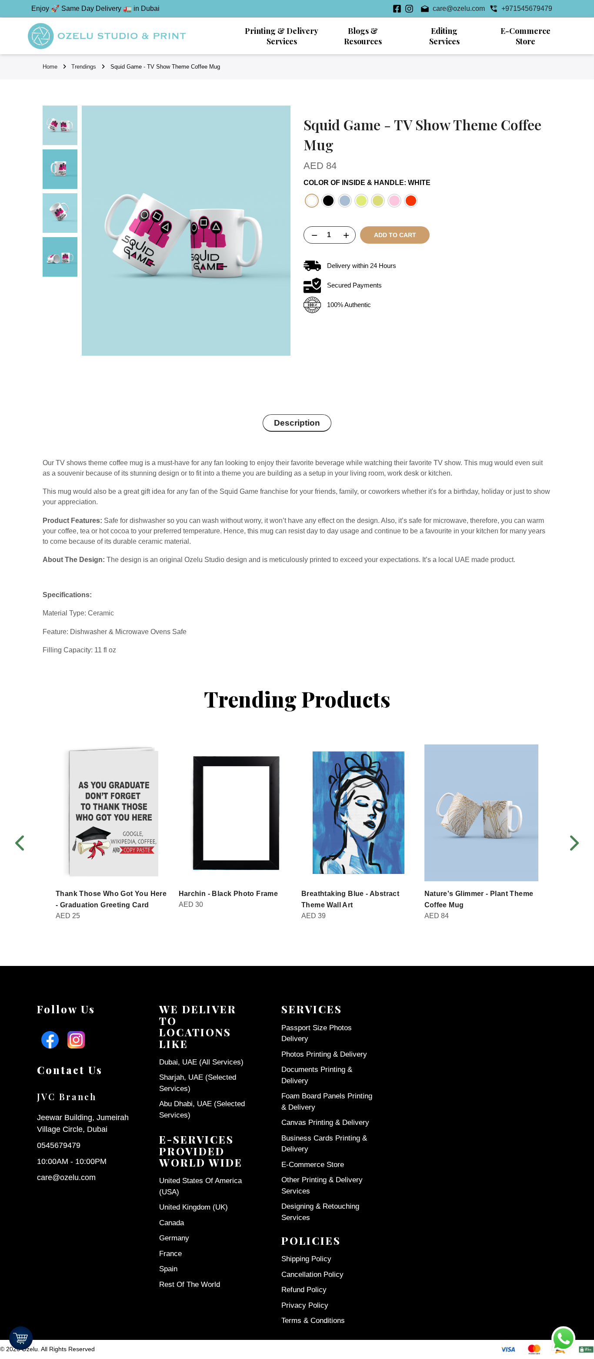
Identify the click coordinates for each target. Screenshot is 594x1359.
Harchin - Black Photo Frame (228, 893)
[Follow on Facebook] (397, 8)
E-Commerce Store (312, 1165)
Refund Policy (304, 1290)
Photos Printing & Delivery (324, 1054)
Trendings (83, 66)
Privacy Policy (304, 1305)
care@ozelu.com (66, 1177)
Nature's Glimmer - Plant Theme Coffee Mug (479, 899)
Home (50, 66)
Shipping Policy (306, 1259)
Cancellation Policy (312, 1274)
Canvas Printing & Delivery (325, 1122)
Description (297, 422)
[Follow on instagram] (409, 8)
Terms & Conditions (313, 1320)
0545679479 (58, 1145)
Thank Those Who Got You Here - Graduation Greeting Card (111, 899)
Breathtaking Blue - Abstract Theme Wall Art (350, 899)
